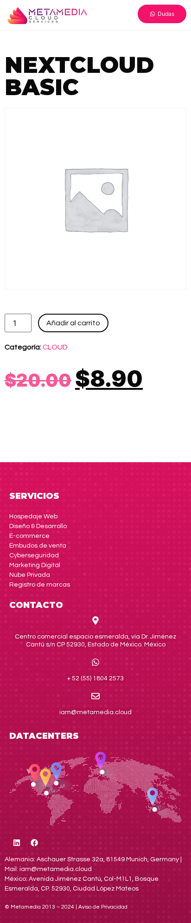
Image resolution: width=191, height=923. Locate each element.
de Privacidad (102, 907)
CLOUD (55, 347)
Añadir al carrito (73, 323)
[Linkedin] (16, 842)
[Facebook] (34, 842)
